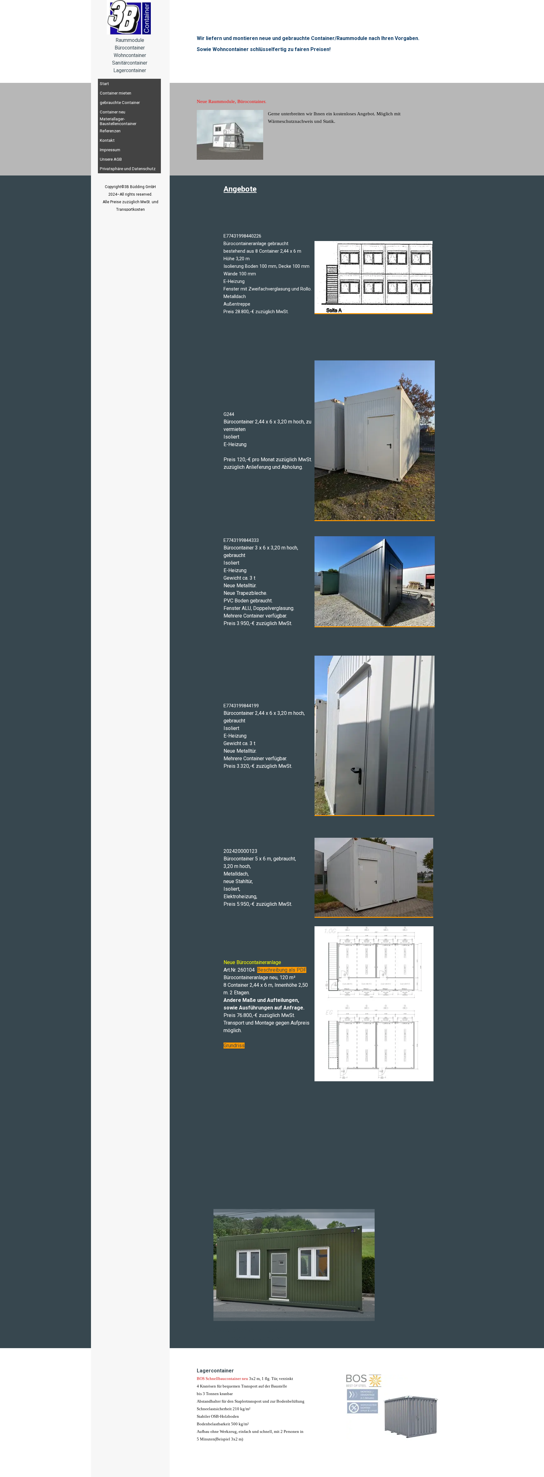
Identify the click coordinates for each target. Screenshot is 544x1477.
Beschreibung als (276, 970)
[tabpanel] (129, 55)
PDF (300, 970)
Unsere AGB (111, 159)
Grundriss (234, 1046)
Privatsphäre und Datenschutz (128, 168)
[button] (373, 277)
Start (104, 83)
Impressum (110, 149)
